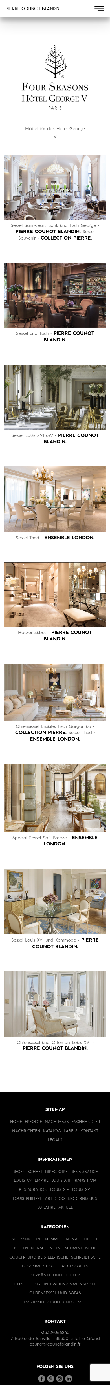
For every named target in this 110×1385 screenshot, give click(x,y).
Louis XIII (60, 1181)
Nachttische (85, 1239)
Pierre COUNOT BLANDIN (32, 8)
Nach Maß (57, 1122)
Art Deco (55, 1199)
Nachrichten (26, 1131)
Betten (21, 1248)
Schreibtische (86, 1257)
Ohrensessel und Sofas (55, 1293)
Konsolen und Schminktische (63, 1248)
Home (16, 1122)
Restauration (33, 1190)
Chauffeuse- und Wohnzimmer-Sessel (55, 1284)
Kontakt (89, 1131)
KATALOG (52, 1131)
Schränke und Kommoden (40, 1239)
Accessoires (74, 1266)
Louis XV (23, 1181)
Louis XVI (81, 1190)
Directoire (56, 1172)
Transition (84, 1181)
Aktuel (65, 1208)
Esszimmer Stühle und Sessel (55, 1302)
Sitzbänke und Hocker (55, 1275)
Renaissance (84, 1172)
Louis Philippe (27, 1199)
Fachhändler (86, 1122)
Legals (55, 1140)
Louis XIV (59, 1190)
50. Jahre (46, 1208)
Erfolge (33, 1122)
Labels (71, 1131)
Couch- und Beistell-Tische (38, 1257)
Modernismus (82, 1199)
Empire (42, 1181)
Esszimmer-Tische (40, 1266)
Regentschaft (27, 1172)
